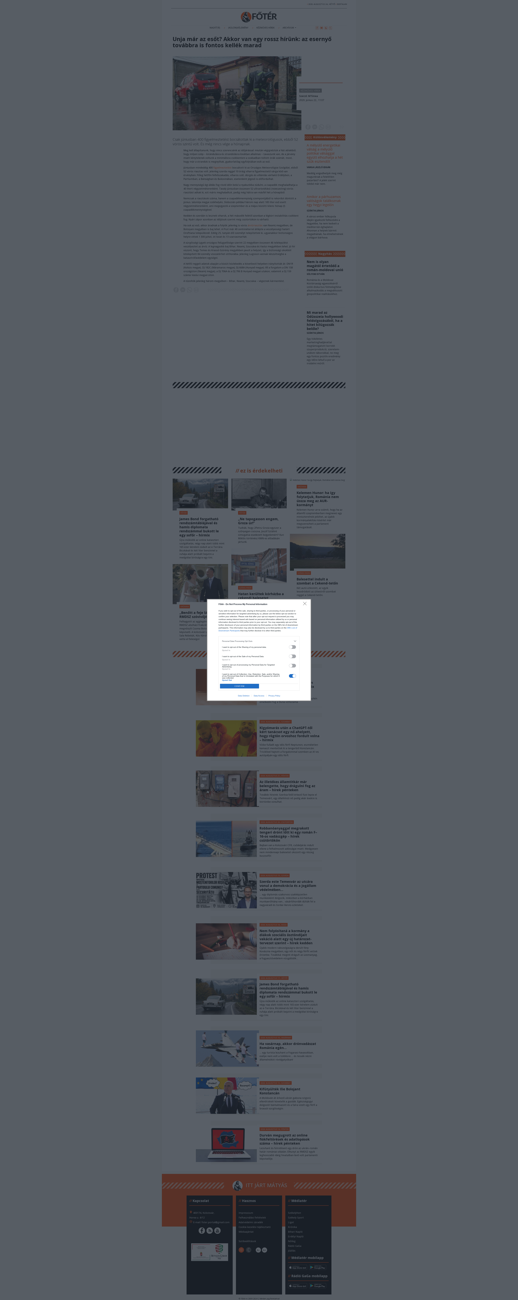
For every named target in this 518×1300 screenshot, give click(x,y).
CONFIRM (240, 686)
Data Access (259, 696)
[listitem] (259, 641)
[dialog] (259, 650)
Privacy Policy (274, 696)
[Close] (305, 604)
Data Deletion (244, 696)
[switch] (292, 647)
